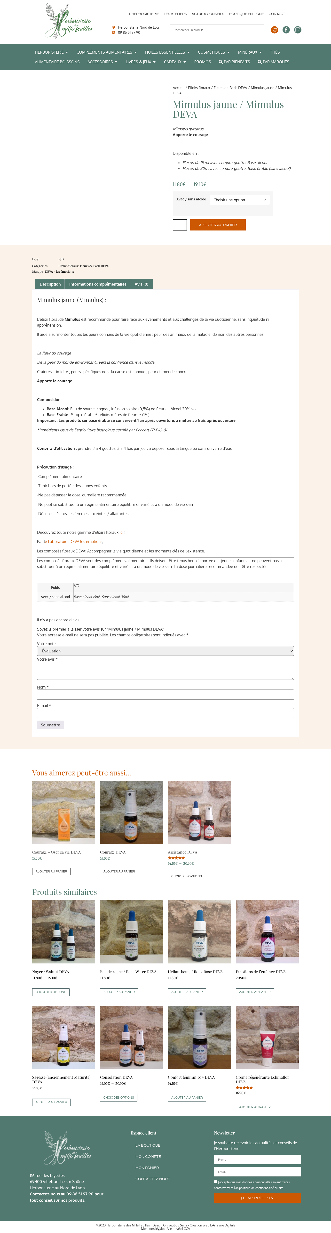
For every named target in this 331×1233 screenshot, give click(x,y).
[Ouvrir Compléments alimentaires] (135, 52)
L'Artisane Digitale (222, 1225)
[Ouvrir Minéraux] (260, 52)
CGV (187, 1229)
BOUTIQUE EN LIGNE (246, 14)
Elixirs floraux (199, 87)
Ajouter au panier (218, 225)
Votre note (46, 644)
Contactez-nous (152, 1179)
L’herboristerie (144, 14)
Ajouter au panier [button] (51, 871)
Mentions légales (153, 1229)
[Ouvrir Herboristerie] (67, 52)
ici (121, 532)
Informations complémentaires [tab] (97, 284)
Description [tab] (50, 284)
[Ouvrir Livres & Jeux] (154, 62)
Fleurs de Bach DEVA (230, 87)
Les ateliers (175, 14)
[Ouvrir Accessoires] (116, 62)
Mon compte (148, 1157)
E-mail (44, 705)
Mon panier (147, 1168)
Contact (277, 14)
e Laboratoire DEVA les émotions (73, 541)
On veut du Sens (175, 1225)
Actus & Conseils (208, 14)
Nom (43, 687)
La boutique (147, 1145)
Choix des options (186, 876)
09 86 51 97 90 (80, 1193)
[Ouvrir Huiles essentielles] (188, 52)
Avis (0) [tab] (141, 284)
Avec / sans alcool (191, 199)
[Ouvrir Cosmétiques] (228, 52)
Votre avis (47, 659)
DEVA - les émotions (59, 271)
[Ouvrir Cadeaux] (185, 62)
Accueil (178, 87)
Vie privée (174, 1229)
